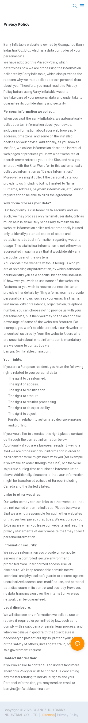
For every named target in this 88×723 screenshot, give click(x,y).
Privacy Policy (68, 715)
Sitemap (48, 715)
